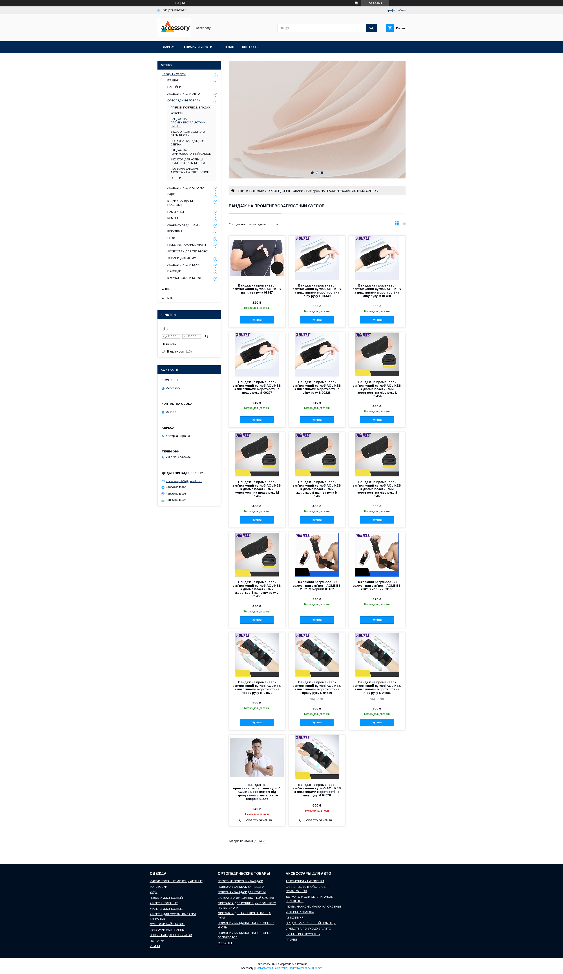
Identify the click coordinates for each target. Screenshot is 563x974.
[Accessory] (174, 35)
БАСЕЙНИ (174, 87)
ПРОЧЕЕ (291, 939)
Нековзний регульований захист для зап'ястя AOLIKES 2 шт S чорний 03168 (377, 585)
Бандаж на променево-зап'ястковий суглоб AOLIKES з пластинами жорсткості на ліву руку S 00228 (317, 387)
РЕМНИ (155, 946)
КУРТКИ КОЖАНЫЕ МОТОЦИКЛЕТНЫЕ (176, 881)
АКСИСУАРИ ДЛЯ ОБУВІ (184, 224)
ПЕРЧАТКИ (157, 940)
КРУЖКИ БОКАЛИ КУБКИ (184, 277)
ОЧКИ (171, 238)
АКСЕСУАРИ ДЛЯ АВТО (183, 93)
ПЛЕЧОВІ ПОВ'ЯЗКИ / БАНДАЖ (190, 107)
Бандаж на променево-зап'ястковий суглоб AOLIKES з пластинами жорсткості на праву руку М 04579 (257, 687)
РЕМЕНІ (172, 218)
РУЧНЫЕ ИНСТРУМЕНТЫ (303, 934)
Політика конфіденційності (305, 968)
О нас (229, 47)
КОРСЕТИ (177, 113)
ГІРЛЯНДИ (174, 271)
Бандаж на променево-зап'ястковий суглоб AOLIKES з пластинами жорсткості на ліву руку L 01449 (317, 291)
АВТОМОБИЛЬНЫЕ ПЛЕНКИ (305, 881)
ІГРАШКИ (173, 80)
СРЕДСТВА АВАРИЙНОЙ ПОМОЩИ (311, 923)
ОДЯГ (171, 194)
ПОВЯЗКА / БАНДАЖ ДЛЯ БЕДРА (241, 886)
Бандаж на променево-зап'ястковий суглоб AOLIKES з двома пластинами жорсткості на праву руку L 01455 (257, 589)
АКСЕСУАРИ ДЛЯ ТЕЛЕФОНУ (187, 251)
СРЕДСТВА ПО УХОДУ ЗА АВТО (308, 928)
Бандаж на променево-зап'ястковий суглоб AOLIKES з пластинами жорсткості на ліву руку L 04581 (377, 687)
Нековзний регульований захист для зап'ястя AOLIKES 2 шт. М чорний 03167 (317, 585)
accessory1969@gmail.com (184, 481)
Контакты (250, 47)
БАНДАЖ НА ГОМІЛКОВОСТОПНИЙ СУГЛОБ (191, 152)
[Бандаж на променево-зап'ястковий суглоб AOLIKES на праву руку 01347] (257, 258)
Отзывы (167, 298)
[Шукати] (371, 28)
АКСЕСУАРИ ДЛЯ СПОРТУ (185, 187)
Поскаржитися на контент (271, 968)
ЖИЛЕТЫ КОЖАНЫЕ (164, 903)
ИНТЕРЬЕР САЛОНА (300, 912)
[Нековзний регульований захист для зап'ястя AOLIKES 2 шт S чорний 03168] (377, 554)
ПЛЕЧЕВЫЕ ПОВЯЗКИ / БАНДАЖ (240, 881)
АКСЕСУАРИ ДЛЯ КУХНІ (183, 264)
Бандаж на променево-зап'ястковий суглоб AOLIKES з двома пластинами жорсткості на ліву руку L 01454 (377, 389)
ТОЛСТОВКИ (158, 886)
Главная (168, 47)
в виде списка (404, 224)
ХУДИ (153, 892)
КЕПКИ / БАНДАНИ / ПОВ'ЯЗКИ (181, 202)
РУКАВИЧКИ (175, 211)
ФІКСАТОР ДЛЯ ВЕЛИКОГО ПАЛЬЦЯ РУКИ (188, 133)
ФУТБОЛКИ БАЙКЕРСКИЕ (167, 924)
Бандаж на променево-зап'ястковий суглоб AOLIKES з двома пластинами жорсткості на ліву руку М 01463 (317, 489)
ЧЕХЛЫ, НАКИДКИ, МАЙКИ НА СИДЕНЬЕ (313, 906)
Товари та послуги (251, 191)
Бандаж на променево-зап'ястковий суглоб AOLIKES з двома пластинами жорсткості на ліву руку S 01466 (377, 489)
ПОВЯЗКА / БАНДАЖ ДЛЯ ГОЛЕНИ (242, 892)
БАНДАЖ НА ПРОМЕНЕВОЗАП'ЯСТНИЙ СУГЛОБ (188, 123)
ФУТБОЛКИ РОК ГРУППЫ (167, 929)
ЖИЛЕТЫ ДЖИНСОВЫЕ (166, 908)
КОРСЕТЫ (225, 943)
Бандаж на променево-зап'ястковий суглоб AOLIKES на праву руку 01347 (257, 289)
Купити (256, 319)
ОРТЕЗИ (176, 178)
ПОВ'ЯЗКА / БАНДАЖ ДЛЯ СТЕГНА (187, 143)
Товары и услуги (197, 47)
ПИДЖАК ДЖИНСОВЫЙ (166, 897)
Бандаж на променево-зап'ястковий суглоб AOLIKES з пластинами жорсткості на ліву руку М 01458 (377, 291)
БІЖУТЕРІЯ (175, 231)
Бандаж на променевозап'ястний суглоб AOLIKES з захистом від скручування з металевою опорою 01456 (257, 792)
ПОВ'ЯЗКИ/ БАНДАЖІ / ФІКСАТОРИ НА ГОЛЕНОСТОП (190, 170)
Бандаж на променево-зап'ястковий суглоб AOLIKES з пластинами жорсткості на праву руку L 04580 (317, 687)
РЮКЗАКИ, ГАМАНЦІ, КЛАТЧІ (186, 244)
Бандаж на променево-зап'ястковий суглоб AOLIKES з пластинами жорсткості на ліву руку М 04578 (317, 790)
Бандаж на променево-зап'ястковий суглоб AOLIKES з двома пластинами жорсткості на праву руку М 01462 (257, 489)
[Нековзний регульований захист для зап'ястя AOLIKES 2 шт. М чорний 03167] (317, 554)
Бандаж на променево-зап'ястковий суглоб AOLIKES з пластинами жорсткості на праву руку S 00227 (257, 387)
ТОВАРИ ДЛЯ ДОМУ (181, 258)
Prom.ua (302, 964)
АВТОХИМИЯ (294, 917)
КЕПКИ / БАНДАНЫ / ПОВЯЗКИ (171, 935)
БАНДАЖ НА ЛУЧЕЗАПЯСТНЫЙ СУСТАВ (246, 897)
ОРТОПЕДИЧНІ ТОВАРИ (285, 191)
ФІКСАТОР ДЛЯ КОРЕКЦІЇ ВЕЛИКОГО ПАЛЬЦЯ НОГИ (188, 161)
